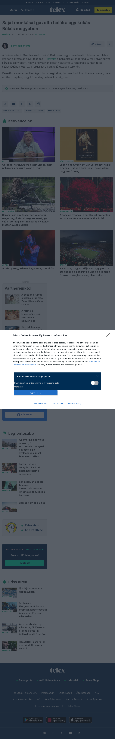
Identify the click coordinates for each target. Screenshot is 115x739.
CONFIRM (35, 393)
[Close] (109, 336)
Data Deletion (40, 403)
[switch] (95, 383)
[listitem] (56, 376)
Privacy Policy (74, 403)
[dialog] (57, 369)
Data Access (57, 403)
